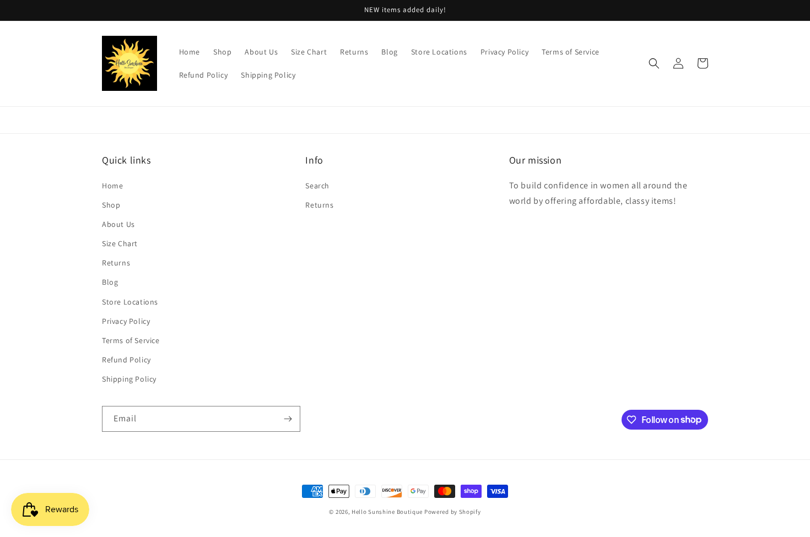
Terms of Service (131, 340)
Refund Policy (126, 360)
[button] (654, 63)
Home (112, 186)
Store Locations (130, 302)
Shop (111, 205)
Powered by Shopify (452, 512)
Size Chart (120, 243)
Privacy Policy (126, 321)
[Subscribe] (288, 419)
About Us (118, 224)
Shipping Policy (129, 379)
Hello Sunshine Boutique (388, 512)
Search (317, 186)
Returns (116, 263)
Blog (110, 282)
